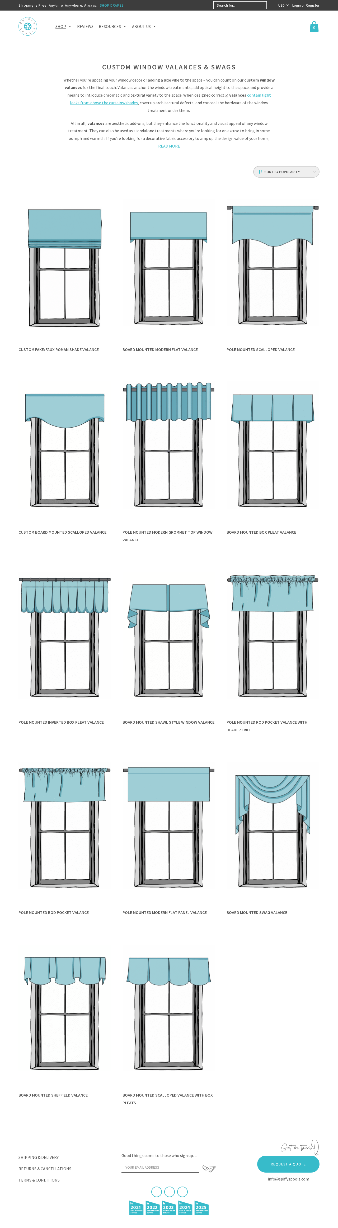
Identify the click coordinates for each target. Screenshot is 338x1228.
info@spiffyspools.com (288, 1179)
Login (297, 5)
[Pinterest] (169, 1192)
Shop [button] (60, 26)
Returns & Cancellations (44, 1168)
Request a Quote (288, 1164)
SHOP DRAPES (112, 5)
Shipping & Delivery (38, 1157)
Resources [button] (110, 26)
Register (313, 5)
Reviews (85, 26)
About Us (141, 26)
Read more (169, 146)
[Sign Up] (209, 1168)
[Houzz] (182, 1192)
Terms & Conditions (39, 1180)
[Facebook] (156, 1192)
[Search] (271, 5)
